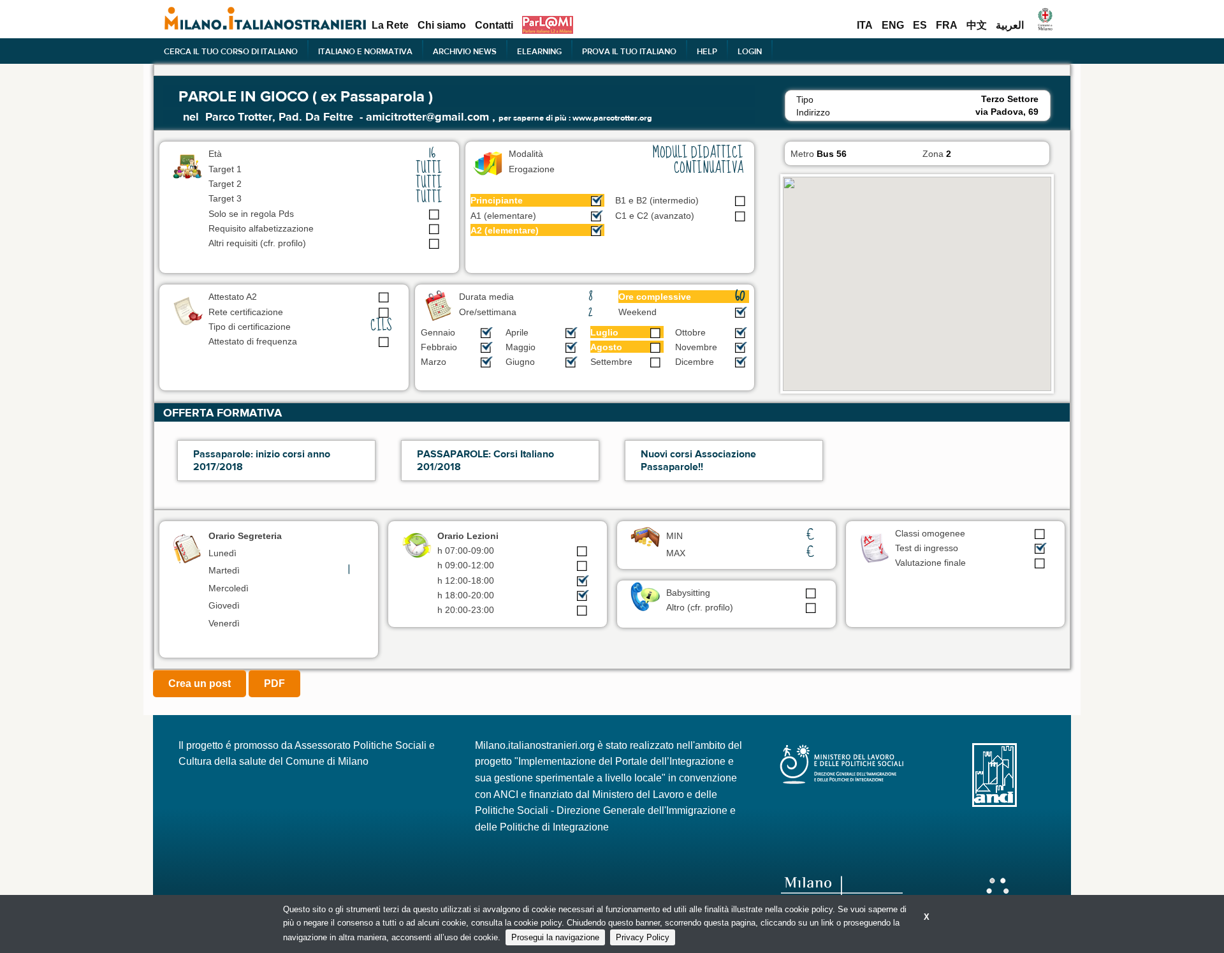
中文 (976, 25)
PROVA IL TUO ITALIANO (629, 51)
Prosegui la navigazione (555, 937)
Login (750, 51)
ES (920, 25)
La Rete (390, 25)
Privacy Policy (642, 937)
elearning (539, 51)
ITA (865, 25)
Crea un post (199, 683)
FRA (947, 25)
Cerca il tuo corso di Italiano (231, 51)
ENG (893, 25)
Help (707, 51)
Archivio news (465, 51)
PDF (274, 683)
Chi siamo (442, 25)
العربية (1010, 25)
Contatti (494, 25)
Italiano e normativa (365, 51)
